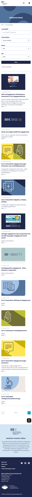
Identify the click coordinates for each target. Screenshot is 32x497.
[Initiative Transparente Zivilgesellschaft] (9, 487)
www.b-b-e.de (4, 481)
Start (2, 24)
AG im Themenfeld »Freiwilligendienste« (14, 330)
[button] (16, 40)
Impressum (4, 462)
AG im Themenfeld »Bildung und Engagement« (16, 300)
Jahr (2, 53)
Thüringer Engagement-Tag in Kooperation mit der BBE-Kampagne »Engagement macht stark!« (15, 236)
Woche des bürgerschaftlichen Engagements (15, 132)
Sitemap (3, 466)
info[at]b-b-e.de (5, 479)
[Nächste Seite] (29, 412)
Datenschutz (4, 464)
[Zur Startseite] (4, 3)
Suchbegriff (4, 29)
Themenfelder (5, 37)
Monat (3, 45)
